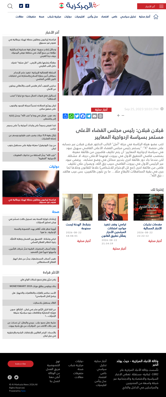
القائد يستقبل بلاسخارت (44, 302)
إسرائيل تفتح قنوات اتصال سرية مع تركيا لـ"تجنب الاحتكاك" (33, 97)
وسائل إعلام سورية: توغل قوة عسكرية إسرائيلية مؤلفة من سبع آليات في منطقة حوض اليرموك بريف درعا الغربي (33, 53)
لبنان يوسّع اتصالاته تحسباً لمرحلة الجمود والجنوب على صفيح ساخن (33, 107)
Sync (23, 391)
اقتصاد (105, 16)
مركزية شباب (54, 16)
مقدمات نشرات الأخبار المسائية (152, 226)
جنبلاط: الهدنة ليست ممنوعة (78, 226)
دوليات (68, 16)
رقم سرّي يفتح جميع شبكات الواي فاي (38, 279)
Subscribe (20, 364)
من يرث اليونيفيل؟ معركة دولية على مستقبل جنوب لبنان (32, 147)
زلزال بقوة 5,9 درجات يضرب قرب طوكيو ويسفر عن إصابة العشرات (32, 137)
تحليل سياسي (128, 16)
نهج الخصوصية (53, 363)
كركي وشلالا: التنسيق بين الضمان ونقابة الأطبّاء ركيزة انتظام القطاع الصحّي (33, 240)
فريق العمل (53, 369)
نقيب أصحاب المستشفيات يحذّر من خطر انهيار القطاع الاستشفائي (34, 260)
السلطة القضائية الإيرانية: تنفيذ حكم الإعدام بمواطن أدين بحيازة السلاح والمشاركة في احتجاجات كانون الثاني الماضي (32, 76)
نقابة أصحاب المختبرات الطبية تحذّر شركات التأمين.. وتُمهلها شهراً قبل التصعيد (32, 250)
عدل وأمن (93, 16)
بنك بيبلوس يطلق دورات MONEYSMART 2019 (33, 286)
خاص (114, 16)
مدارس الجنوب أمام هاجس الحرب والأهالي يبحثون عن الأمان (32, 87)
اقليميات (79, 16)
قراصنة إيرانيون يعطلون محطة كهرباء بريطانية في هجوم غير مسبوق (32, 41)
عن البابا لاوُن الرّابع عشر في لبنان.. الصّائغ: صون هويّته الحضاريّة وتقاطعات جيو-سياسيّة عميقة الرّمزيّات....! (33, 313)
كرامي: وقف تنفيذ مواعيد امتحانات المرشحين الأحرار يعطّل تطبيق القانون (114, 229)
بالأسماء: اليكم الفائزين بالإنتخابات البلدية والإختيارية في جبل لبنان (31, 334)
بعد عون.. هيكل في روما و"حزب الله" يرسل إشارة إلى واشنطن (32, 117)
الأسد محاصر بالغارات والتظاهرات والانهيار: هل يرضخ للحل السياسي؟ (34, 294)
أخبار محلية (144, 16)
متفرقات (31, 16)
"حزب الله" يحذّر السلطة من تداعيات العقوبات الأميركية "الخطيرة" (34, 156)
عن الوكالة (54, 373)
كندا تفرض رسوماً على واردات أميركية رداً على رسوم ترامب (31, 127)
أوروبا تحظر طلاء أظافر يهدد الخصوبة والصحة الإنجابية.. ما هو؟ (35, 230)
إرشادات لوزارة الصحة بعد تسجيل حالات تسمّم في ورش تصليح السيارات (32, 220)
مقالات (19, 16)
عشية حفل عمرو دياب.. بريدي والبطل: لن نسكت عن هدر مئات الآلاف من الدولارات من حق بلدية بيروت (32, 324)
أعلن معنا (54, 377)
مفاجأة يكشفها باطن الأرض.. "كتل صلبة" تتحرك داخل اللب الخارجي (33, 64)
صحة (41, 16)
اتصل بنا (55, 381)
